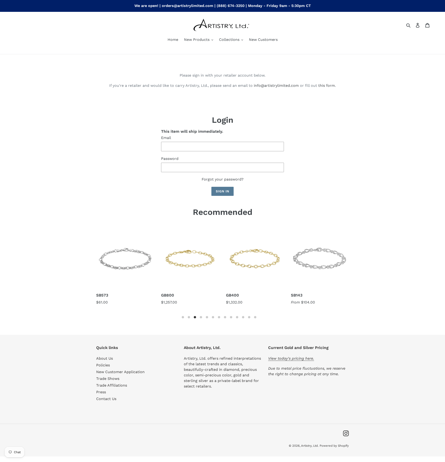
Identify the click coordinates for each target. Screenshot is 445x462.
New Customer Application (120, 372)
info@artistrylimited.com (276, 85)
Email (166, 138)
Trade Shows (107, 378)
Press (101, 392)
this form (326, 85)
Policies (103, 365)
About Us (104, 358)
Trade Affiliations (111, 385)
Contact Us (106, 399)
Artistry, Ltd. (309, 445)
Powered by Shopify (334, 445)
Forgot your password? (223, 179)
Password (169, 158)
